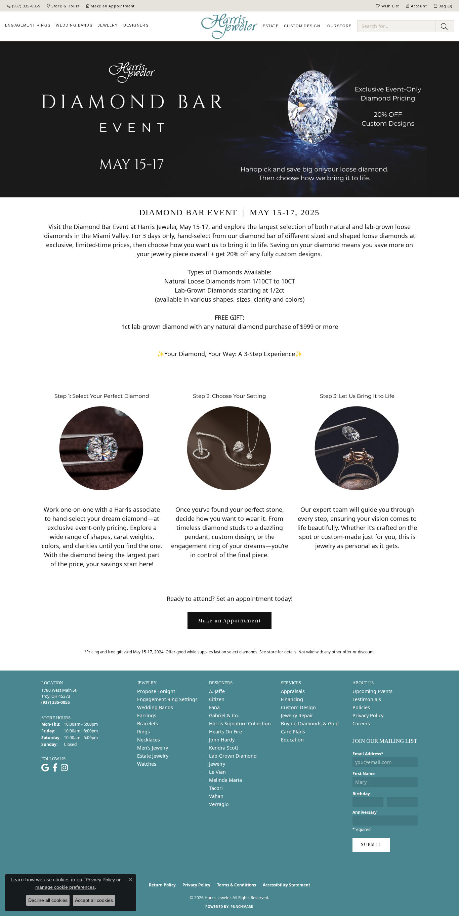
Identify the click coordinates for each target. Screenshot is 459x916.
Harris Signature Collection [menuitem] (240, 723)
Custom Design (298, 707)
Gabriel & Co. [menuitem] (224, 715)
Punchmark (242, 906)
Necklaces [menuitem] (148, 739)
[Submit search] (444, 26)
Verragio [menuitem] (219, 804)
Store (339, 26)
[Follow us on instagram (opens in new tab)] (64, 768)
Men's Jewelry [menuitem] (152, 748)
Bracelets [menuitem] (147, 723)
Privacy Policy (367, 715)
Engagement (27, 25)
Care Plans (293, 731)
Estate (271, 26)
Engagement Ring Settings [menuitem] (167, 699)
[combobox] (396, 26)
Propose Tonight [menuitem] (156, 691)
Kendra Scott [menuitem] (223, 748)
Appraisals (293, 691)
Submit (371, 844)
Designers (136, 25)
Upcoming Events (372, 691)
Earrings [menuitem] (146, 715)
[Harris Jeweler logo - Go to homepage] (229, 26)
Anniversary (364, 812)
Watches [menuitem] (146, 764)
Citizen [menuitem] (216, 699)
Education (292, 739)
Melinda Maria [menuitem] (225, 780)
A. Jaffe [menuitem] (217, 691)
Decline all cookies (48, 900)
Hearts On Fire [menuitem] (225, 731)
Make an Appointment (229, 620)
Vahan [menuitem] (216, 796)
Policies (361, 707)
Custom (302, 26)
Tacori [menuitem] (216, 788)
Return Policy (162, 885)
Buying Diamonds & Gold (310, 723)
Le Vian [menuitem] (217, 772)
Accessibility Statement (286, 885)
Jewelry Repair (297, 715)
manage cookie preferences (65, 887)
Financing (292, 699)
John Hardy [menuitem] (222, 739)
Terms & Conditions (236, 885)
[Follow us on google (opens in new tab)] (45, 768)
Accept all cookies (94, 900)
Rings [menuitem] (143, 731)
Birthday (361, 794)
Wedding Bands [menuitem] (155, 707)
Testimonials (366, 699)
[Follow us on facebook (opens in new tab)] (54, 768)
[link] (23, 5)
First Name (363, 773)
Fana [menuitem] (214, 707)
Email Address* (367, 754)
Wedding (74, 25)
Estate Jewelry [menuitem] (152, 756)
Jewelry (108, 25)
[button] (387, 5)
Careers (361, 723)
